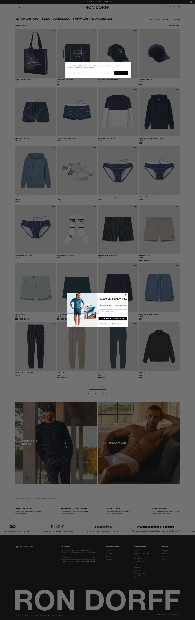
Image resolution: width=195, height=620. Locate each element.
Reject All (106, 73)
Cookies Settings (75, 73)
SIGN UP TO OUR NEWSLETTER (113, 319)
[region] (98, 70)
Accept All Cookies (121, 73)
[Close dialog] (126, 295)
